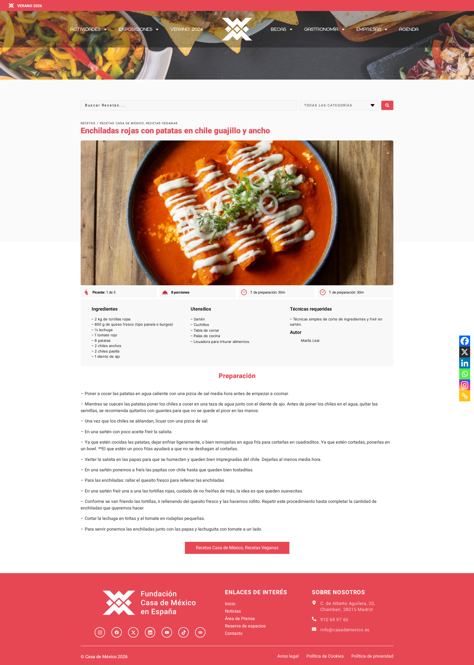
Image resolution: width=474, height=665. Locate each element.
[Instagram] (464, 384)
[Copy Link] (464, 395)
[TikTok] (183, 632)
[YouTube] (167, 632)
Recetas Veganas (261, 547)
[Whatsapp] (464, 373)
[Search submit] (387, 105)
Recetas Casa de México (219, 547)
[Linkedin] (464, 362)
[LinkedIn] (150, 632)
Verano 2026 (186, 29)
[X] (464, 351)
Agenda (408, 29)
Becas (278, 29)
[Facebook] (464, 341)
